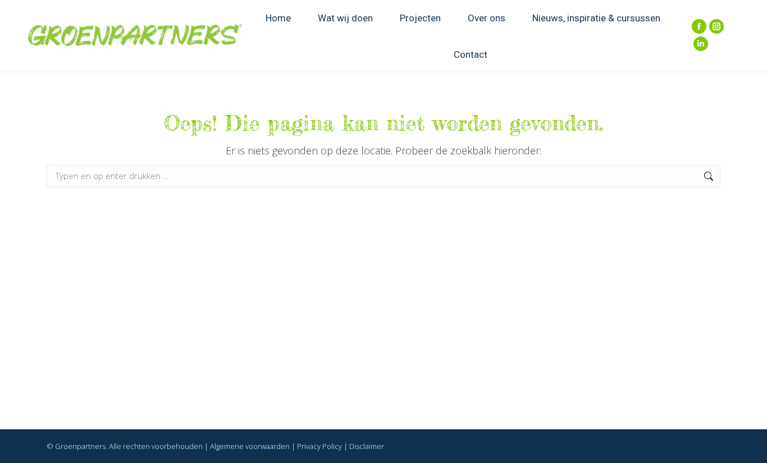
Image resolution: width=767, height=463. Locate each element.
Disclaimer (366, 446)
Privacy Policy (319, 446)
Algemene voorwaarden (250, 446)
